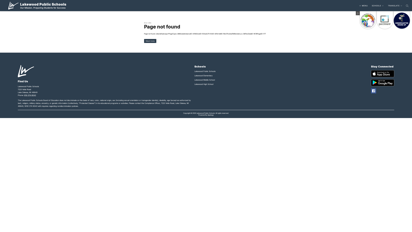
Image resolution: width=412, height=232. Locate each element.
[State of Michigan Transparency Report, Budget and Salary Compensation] (368, 20)
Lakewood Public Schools (205, 71)
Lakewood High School (203, 84)
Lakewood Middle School (204, 80)
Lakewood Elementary (203, 76)
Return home (150, 41)
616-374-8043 (30, 95)
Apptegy (211, 115)
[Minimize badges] (358, 13)
